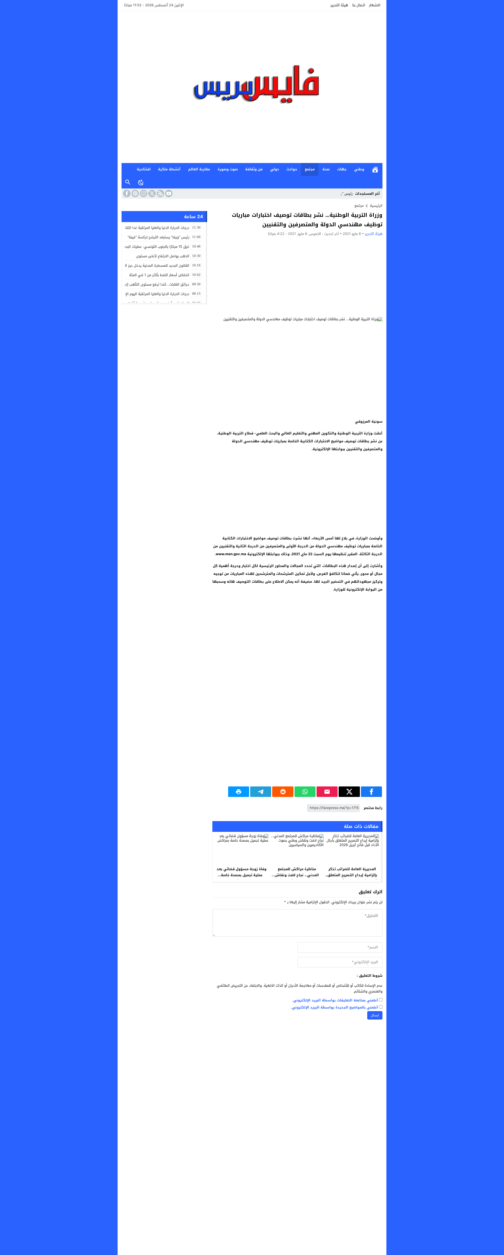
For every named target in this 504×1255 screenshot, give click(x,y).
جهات (341, 169)
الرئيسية (375, 169)
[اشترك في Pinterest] (134, 193)
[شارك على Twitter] (349, 792)
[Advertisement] (297, 276)
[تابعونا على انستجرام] (143, 193)
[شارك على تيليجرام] (260, 792)
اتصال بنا (358, 5)
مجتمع (310, 169)
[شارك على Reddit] (283, 792)
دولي (274, 169)
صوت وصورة (228, 169)
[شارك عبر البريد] (327, 792)
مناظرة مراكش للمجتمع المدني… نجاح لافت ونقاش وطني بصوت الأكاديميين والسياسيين (297, 878)
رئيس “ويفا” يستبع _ (337, 193)
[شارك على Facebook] (371, 792)
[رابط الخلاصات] (160, 193)
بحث (128, 182)
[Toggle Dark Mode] (141, 182)
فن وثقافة (253, 169)
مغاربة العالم (199, 169)
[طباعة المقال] (238, 792)
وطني (359, 169)
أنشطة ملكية (169, 169)
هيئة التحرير (339, 5)
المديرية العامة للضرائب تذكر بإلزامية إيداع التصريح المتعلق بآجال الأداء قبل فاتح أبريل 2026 (352, 875)
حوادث (291, 169)
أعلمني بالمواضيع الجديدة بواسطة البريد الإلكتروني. (334, 1007)
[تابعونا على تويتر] (151, 193)
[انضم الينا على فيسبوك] (126, 193)
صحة (326, 169)
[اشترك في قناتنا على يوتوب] (168, 193)
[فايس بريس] (252, 87)
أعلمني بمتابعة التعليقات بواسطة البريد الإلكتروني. (335, 1000)
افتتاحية (144, 169)
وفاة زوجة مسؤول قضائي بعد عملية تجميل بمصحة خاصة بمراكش (241, 875)
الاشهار (374, 5)
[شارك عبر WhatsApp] (305, 792)
